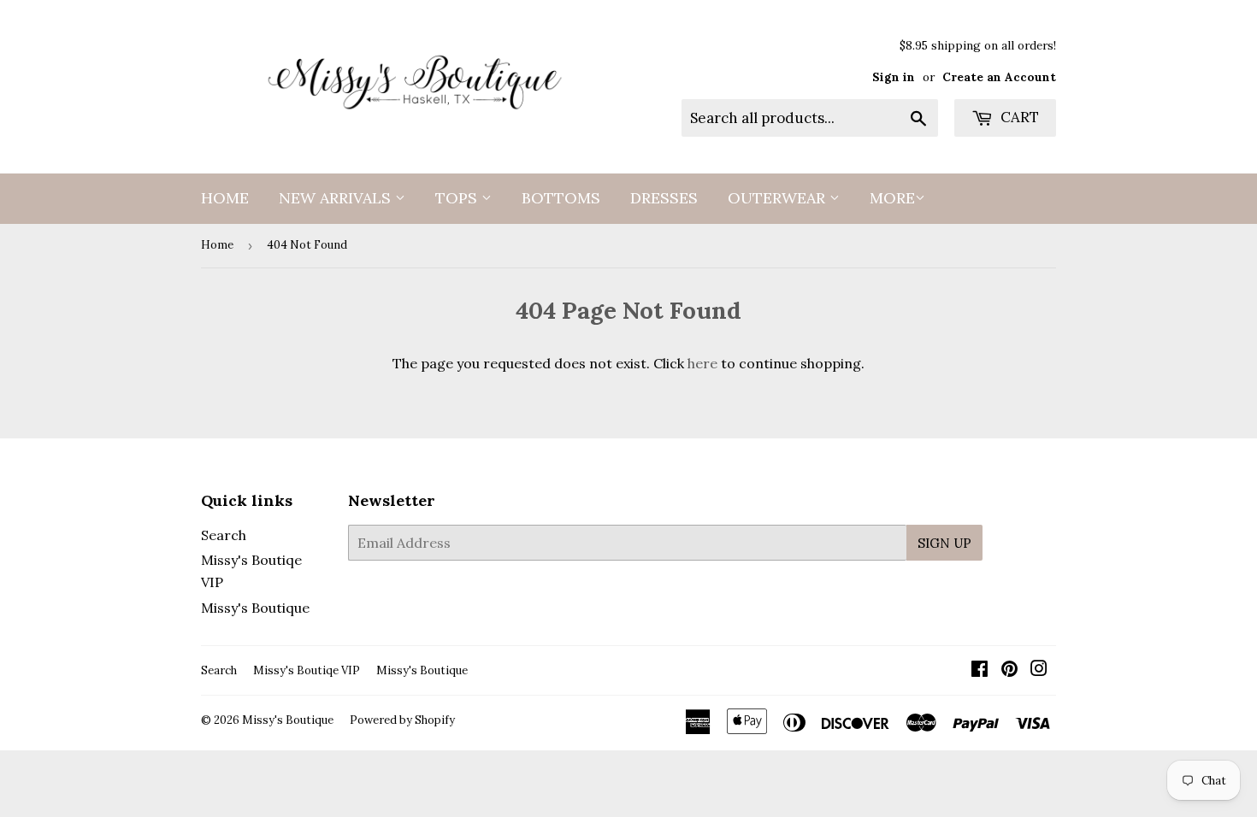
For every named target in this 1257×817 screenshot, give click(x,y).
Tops (458, 198)
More (892, 198)
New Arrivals (337, 198)
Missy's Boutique (255, 607)
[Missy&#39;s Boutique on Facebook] (979, 670)
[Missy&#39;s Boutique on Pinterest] (1009, 670)
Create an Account (999, 77)
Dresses (664, 198)
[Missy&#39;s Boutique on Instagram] (1039, 670)
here (702, 363)
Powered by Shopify (402, 720)
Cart (1018, 117)
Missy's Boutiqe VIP (306, 670)
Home (225, 198)
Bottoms (561, 198)
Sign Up (944, 543)
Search (223, 535)
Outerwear (778, 198)
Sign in (893, 77)
